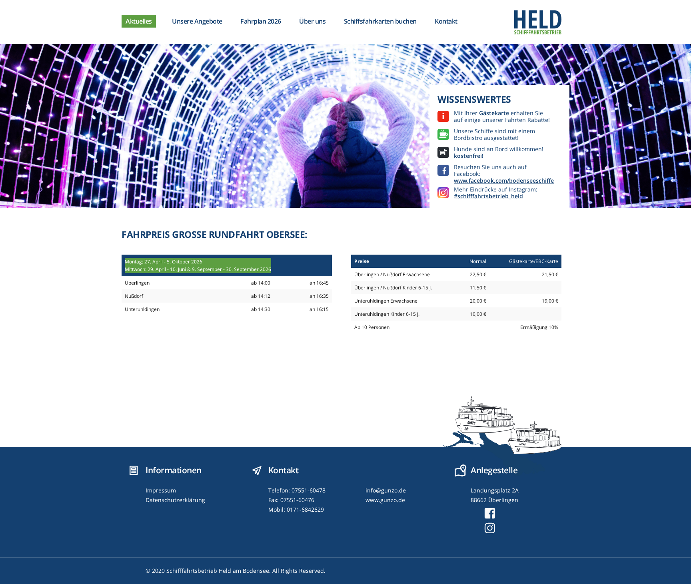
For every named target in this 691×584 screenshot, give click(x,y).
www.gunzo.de (385, 500)
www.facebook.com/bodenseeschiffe (504, 180)
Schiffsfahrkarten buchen (380, 21)
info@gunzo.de (385, 490)
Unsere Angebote (197, 21)
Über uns (312, 21)
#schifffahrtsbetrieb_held (488, 196)
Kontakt (446, 21)
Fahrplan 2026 (260, 21)
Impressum (161, 490)
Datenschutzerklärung (175, 500)
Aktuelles (139, 21)
